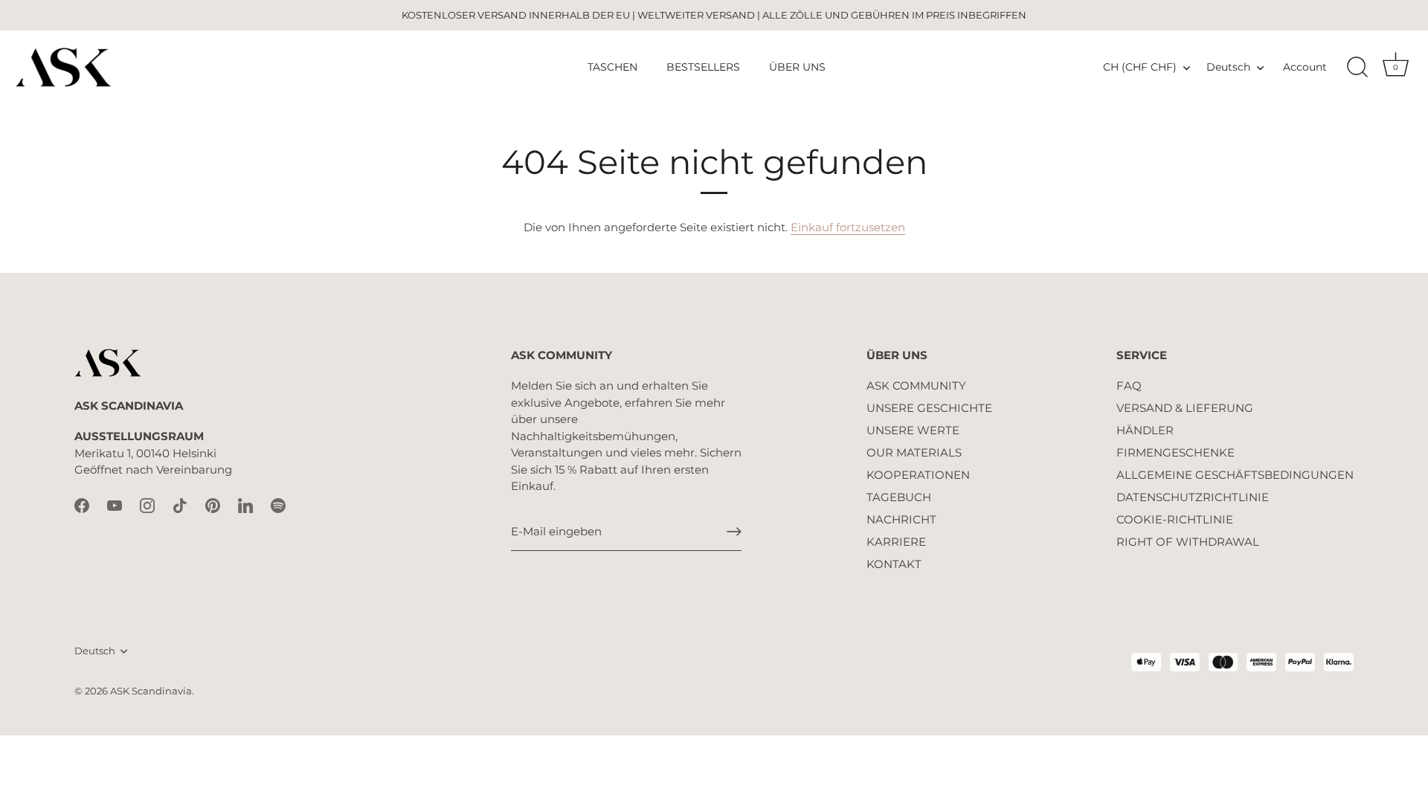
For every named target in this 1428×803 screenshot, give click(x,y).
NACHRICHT (901, 519)
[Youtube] (114, 504)
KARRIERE (896, 542)
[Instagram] (147, 504)
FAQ (1129, 385)
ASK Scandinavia (151, 691)
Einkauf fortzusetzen (848, 227)
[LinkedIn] (245, 504)
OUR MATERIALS (914, 452)
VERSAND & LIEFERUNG (1184, 408)
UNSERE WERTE (912, 430)
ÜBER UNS (797, 67)
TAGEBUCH (898, 497)
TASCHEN (612, 67)
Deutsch (1228, 67)
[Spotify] (278, 504)
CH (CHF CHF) (1140, 67)
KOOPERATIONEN (918, 475)
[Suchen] (1357, 67)
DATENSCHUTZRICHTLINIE (1192, 497)
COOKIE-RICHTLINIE (1174, 519)
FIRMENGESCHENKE (1175, 452)
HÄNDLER (1145, 430)
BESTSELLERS (703, 67)
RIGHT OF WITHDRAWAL (1187, 542)
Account (1305, 67)
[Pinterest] (212, 504)
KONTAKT (894, 564)
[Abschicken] (734, 531)
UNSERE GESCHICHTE (929, 408)
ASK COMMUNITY (916, 385)
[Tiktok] (180, 504)
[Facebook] (81, 504)
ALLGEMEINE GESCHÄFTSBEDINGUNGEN (1235, 475)
